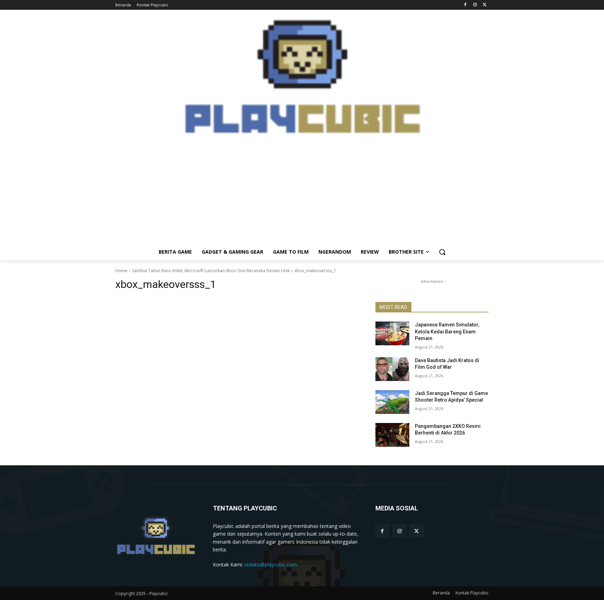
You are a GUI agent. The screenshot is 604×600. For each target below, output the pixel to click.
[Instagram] (475, 5)
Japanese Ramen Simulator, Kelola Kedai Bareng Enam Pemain (447, 331)
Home (121, 271)
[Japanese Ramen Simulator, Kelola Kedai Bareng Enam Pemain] (392, 333)
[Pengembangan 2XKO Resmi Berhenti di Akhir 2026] (392, 435)
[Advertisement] (302, 194)
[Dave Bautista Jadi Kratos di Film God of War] (392, 369)
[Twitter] (485, 5)
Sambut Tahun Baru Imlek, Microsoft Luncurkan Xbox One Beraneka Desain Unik (211, 271)
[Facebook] (465, 5)
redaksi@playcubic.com (270, 564)
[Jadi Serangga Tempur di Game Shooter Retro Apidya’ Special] (392, 402)
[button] (442, 251)
